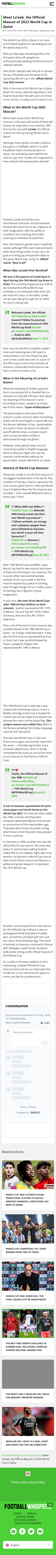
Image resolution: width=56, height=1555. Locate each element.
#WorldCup (20, 540)
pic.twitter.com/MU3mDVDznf (30, 785)
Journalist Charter (25, 1516)
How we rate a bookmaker (28, 1522)
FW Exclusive (33, 1455)
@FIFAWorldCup (21, 316)
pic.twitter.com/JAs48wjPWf (29, 547)
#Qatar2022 (39, 316)
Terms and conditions (25, 1519)
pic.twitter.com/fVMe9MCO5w (30, 331)
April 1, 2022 (40, 338)
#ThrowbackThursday (25, 543)
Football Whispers (12, 1455)
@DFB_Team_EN (23, 510)
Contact (18, 1513)
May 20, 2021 (41, 555)
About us (32, 1513)
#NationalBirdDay (23, 781)
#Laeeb (36, 327)
